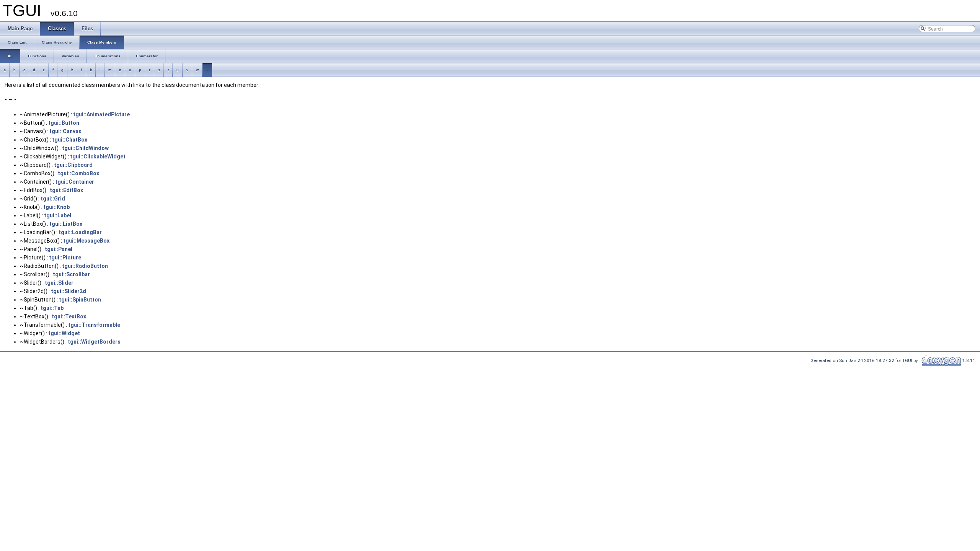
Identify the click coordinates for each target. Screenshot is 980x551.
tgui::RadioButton (85, 266)
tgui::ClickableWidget (98, 156)
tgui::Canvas (65, 131)
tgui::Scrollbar (71, 274)
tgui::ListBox (65, 224)
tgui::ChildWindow (85, 148)
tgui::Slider (59, 283)
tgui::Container (74, 182)
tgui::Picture (65, 257)
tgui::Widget (64, 333)
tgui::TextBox (69, 316)
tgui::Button (63, 123)
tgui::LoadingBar (80, 232)
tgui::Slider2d (68, 291)
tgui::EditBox (66, 190)
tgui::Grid (53, 199)
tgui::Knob (56, 207)
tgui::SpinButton (80, 300)
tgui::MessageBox (86, 241)
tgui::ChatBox (69, 140)
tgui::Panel (58, 249)
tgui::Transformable (94, 325)
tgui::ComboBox (78, 173)
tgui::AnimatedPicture (101, 114)
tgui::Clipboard (73, 165)
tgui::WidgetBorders (94, 342)
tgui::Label (57, 215)
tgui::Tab (52, 308)
